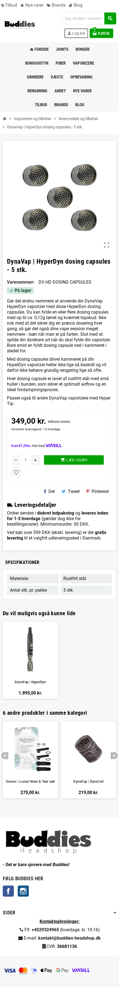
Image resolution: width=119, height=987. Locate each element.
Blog (77, 5)
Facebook (8, 891)
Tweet (74, 491)
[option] (30, 762)
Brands (58, 5)
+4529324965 (45, 929)
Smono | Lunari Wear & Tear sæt (30, 782)
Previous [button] (4, 755)
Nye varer (33, 5)
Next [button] (114, 755)
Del (51, 491)
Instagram (23, 891)
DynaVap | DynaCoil (88, 782)
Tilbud (11, 5)
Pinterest (100, 491)
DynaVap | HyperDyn (30, 682)
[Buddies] (20, 24)
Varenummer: (21, 282)
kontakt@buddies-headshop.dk (69, 938)
